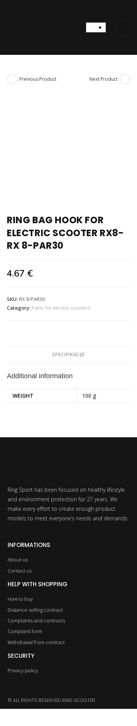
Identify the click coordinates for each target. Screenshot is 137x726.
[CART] (68, 27)
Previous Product (37, 79)
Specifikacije (68, 354)
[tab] (68, 354)
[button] (123, 27)
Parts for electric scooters (61, 307)
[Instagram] (12, 687)
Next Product (103, 79)
